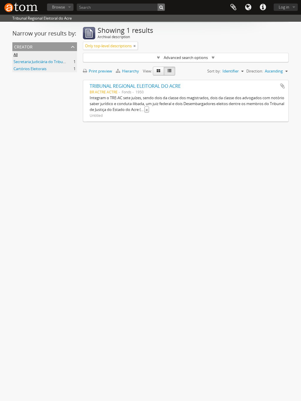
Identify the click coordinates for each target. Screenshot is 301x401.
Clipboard (233, 7)
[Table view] (169, 71)
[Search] (161, 7)
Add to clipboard (282, 86)
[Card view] (158, 71)
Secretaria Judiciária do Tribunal (41, 61)
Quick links (262, 7)
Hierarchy (130, 71)
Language (248, 7)
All (16, 54)
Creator (23, 46)
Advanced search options (186, 57)
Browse (58, 7)
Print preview (100, 71)
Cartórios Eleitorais (30, 68)
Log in (284, 7)
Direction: (254, 71)
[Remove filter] (134, 46)
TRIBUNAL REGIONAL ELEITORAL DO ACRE (135, 86)
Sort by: (214, 71)
